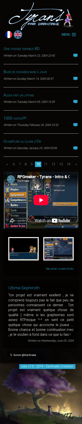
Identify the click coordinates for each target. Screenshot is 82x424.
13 (61, 164)
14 (68, 164)
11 (45, 164)
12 (53, 164)
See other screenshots (60, 268)
